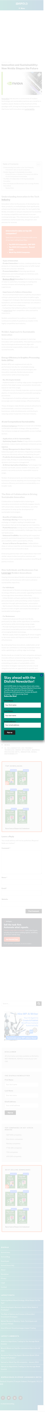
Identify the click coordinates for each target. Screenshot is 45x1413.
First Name (8, 701)
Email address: (10, 722)
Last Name (8, 711)
